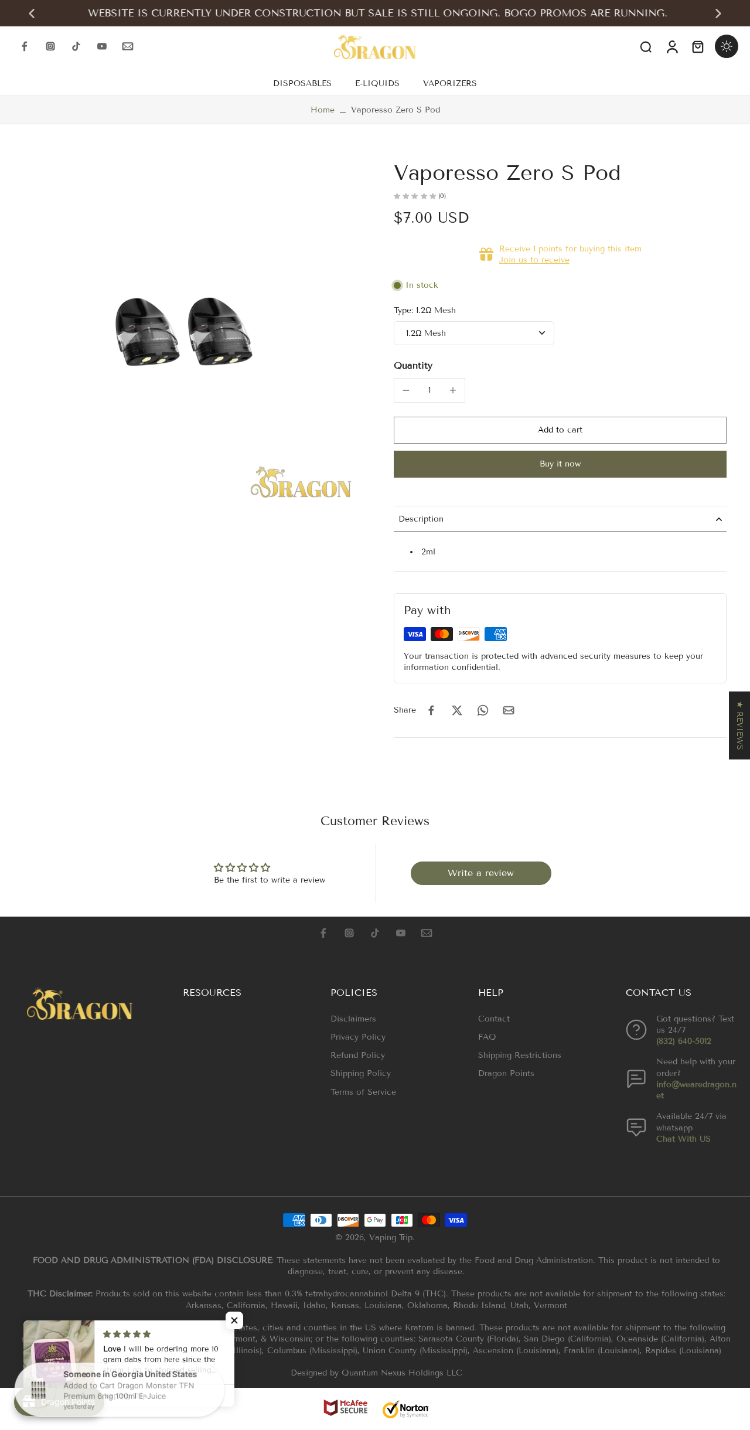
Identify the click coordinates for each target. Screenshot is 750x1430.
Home (323, 110)
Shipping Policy (360, 1073)
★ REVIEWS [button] (740, 725)
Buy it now (560, 464)
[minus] (406, 390)
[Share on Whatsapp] (483, 710)
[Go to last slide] (31, 13)
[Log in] (671, 46)
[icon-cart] (697, 46)
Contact (494, 1019)
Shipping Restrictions (519, 1055)
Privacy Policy (358, 1037)
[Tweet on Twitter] (457, 710)
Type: (425, 310)
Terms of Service (363, 1092)
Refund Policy (357, 1055)
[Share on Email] (508, 710)
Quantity (413, 365)
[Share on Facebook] (431, 710)
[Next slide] (718, 13)
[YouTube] (102, 46)
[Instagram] (50, 46)
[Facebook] (25, 46)
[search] (646, 46)
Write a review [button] (481, 873)
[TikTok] (76, 46)
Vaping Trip (390, 1237)
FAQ (487, 1037)
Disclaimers (353, 1019)
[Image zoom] (184, 331)
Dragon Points (506, 1073)
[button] (560, 430)
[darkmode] (726, 46)
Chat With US (683, 1139)
